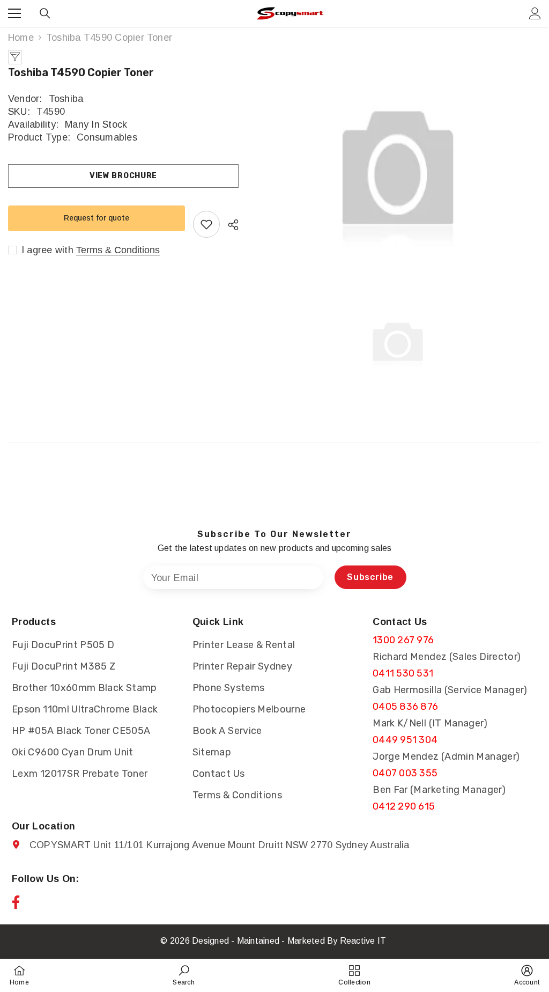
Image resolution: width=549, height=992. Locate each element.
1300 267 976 (403, 640)
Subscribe (370, 577)
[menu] (14, 13)
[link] (183, 975)
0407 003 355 (405, 773)
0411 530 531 (403, 673)
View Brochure (123, 175)
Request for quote (96, 218)
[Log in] (535, 13)
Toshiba (66, 98)
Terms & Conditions (118, 250)
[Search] (45, 13)
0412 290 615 (404, 806)
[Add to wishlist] (206, 224)
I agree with (47, 250)
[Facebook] (16, 902)
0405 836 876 (405, 706)
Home (21, 37)
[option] (398, 171)
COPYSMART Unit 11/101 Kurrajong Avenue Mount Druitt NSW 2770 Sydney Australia (219, 845)
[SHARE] (229, 225)
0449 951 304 (405, 740)
